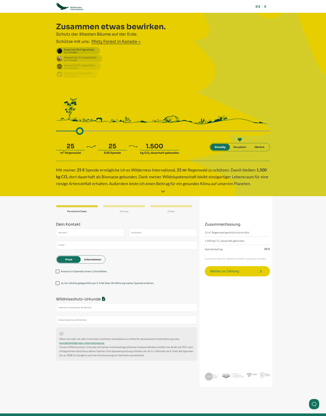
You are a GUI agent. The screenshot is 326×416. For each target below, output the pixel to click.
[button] (139, 41)
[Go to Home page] (69, 6)
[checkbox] (57, 271)
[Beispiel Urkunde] (103, 298)
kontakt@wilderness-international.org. (82, 342)
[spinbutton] (70, 146)
